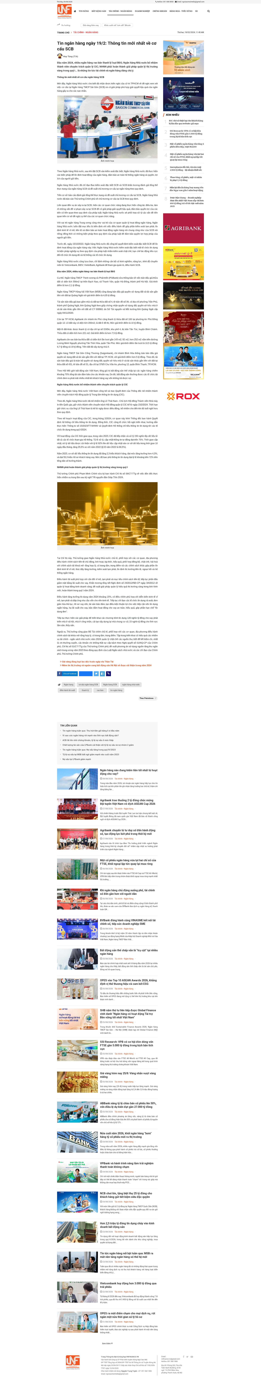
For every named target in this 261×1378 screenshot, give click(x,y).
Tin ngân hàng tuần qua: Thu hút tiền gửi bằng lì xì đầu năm (91, 731)
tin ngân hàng (116, 690)
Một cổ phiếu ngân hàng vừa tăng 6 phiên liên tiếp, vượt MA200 (187, 145)
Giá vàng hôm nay (91, 25)
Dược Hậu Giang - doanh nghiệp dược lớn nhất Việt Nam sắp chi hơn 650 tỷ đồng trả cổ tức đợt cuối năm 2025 (187, 201)
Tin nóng (84, 11)
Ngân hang (68, 685)
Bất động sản (99, 11)
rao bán (100, 690)
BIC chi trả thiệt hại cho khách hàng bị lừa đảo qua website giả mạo (186, 122)
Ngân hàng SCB (110, 685)
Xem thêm (106, 1343)
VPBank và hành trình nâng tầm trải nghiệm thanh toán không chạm (126, 1165)
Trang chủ (63, 32)
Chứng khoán (160, 11)
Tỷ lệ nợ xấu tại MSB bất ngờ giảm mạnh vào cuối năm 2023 (91, 754)
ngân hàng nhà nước (131, 685)
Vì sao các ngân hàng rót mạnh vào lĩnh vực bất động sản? (91, 735)
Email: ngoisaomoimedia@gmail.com (190, 2)
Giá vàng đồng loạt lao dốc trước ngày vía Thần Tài (87, 661)
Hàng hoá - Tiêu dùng (181, 11)
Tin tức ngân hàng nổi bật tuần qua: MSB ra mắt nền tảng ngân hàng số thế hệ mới (126, 1255)
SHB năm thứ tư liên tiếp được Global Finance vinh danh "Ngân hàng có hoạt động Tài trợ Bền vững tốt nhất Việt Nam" (128, 1014)
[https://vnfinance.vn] (75, 11)
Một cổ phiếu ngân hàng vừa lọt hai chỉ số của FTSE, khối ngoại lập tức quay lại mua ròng (187, 157)
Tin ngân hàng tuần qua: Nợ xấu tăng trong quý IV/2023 (89, 750)
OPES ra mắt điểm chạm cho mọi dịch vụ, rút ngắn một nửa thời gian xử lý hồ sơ (127, 1315)
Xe (196, 11)
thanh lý (85, 690)
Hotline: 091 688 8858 (165, 2)
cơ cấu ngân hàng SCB (88, 685)
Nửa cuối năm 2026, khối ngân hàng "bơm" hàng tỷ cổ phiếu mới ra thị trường (126, 1135)
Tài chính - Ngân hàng (120, 11)
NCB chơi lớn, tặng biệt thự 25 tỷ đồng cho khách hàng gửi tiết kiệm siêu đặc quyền (126, 1195)
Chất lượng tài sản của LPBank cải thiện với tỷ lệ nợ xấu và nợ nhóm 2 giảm (98, 745)
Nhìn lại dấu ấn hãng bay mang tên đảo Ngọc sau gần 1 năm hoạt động (186, 189)
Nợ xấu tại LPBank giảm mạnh (77, 759)
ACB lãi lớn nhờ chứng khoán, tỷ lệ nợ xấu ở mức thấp (88, 740)
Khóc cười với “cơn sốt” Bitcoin (117, 25)
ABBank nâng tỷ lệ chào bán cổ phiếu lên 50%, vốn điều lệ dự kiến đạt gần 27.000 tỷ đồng (128, 1105)
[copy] (108, 673)
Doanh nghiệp (142, 11)
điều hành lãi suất (67, 690)
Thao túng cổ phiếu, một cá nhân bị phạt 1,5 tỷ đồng (186, 178)
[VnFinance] (64, 11)
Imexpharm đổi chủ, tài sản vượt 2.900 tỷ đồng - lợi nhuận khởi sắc (186, 168)
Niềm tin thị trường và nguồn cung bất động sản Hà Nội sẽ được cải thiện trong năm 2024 (106, 665)
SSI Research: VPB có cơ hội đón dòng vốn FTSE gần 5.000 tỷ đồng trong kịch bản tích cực (126, 1045)
